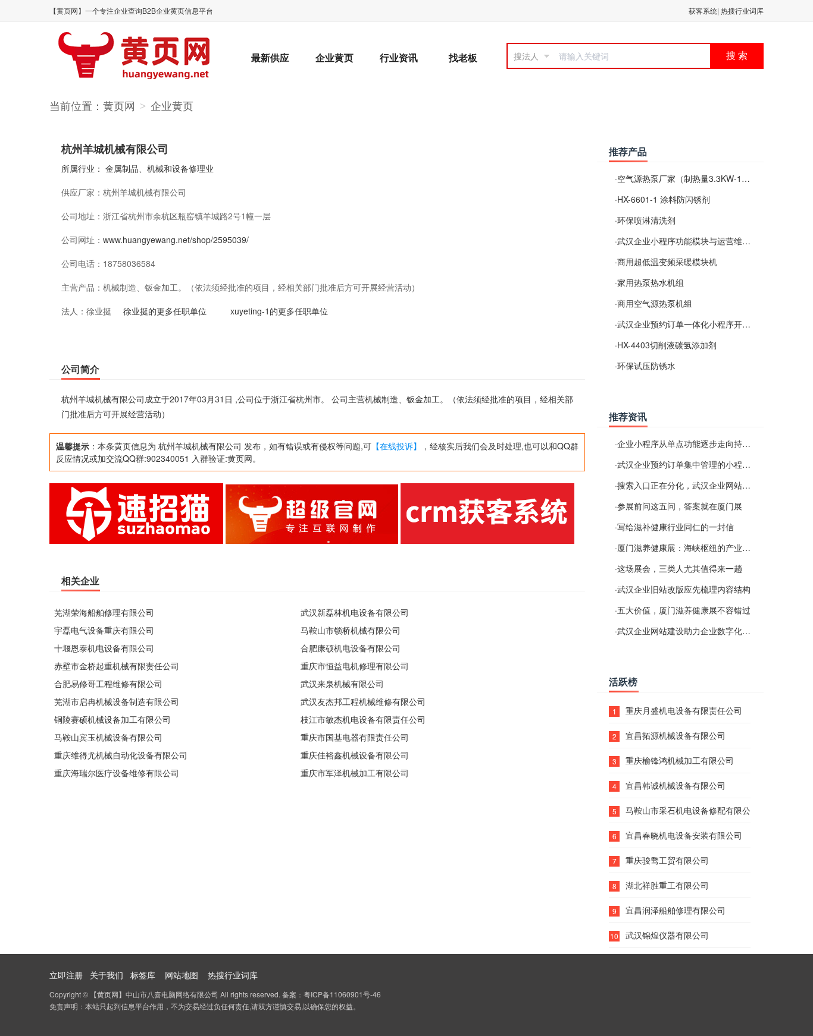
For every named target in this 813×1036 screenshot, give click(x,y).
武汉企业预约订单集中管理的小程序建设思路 (700, 464)
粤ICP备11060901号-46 (342, 994)
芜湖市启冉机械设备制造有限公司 (116, 701)
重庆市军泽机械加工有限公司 (355, 773)
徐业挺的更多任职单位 (165, 311)
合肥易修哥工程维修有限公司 (108, 683)
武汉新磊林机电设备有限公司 (355, 612)
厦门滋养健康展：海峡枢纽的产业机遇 (688, 547)
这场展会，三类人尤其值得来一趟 (679, 568)
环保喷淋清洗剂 (646, 220)
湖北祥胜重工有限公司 (667, 885)
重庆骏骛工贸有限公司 (667, 860)
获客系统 (703, 10)
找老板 (463, 57)
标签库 (142, 975)
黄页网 (119, 105)
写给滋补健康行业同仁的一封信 (675, 527)
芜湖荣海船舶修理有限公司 (104, 612)
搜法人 (526, 56)
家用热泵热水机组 (650, 282)
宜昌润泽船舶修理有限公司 (676, 910)
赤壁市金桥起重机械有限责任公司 (116, 666)
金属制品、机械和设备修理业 (159, 168)
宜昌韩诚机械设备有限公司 (676, 785)
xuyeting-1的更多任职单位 (279, 311)
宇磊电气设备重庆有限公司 (104, 630)
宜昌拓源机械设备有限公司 (676, 735)
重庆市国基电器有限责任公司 (355, 737)
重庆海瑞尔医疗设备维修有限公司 (116, 773)
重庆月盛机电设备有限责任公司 (684, 710)
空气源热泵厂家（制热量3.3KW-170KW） (695, 178)
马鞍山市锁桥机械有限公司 (351, 630)
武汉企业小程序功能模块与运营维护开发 (692, 241)
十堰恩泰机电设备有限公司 (104, 648)
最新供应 (270, 57)
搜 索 (737, 56)
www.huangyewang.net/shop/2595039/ (176, 239)
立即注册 (66, 975)
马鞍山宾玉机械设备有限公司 (108, 737)
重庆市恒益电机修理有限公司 (355, 666)
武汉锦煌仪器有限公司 (667, 935)
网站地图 (181, 975)
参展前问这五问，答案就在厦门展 (679, 506)
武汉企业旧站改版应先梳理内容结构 (684, 589)
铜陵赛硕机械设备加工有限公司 (112, 719)
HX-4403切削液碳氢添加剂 (667, 345)
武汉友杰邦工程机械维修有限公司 (363, 701)
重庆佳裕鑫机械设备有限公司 (355, 755)
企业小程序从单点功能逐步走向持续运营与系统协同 (713, 443)
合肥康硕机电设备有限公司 (351, 648)
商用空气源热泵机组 (654, 303)
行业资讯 (399, 57)
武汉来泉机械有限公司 (342, 683)
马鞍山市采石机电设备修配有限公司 (688, 810)
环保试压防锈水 (646, 365)
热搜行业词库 (742, 10)
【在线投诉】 (396, 446)
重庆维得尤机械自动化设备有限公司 (120, 755)
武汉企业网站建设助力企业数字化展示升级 (696, 631)
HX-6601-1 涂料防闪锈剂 (663, 199)
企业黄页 (334, 57)
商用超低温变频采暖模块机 (667, 261)
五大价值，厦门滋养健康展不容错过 (684, 610)
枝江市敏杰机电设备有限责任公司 (363, 719)
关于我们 (106, 975)
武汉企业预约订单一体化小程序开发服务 (692, 324)
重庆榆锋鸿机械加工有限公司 (680, 760)
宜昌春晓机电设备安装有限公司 (684, 835)
